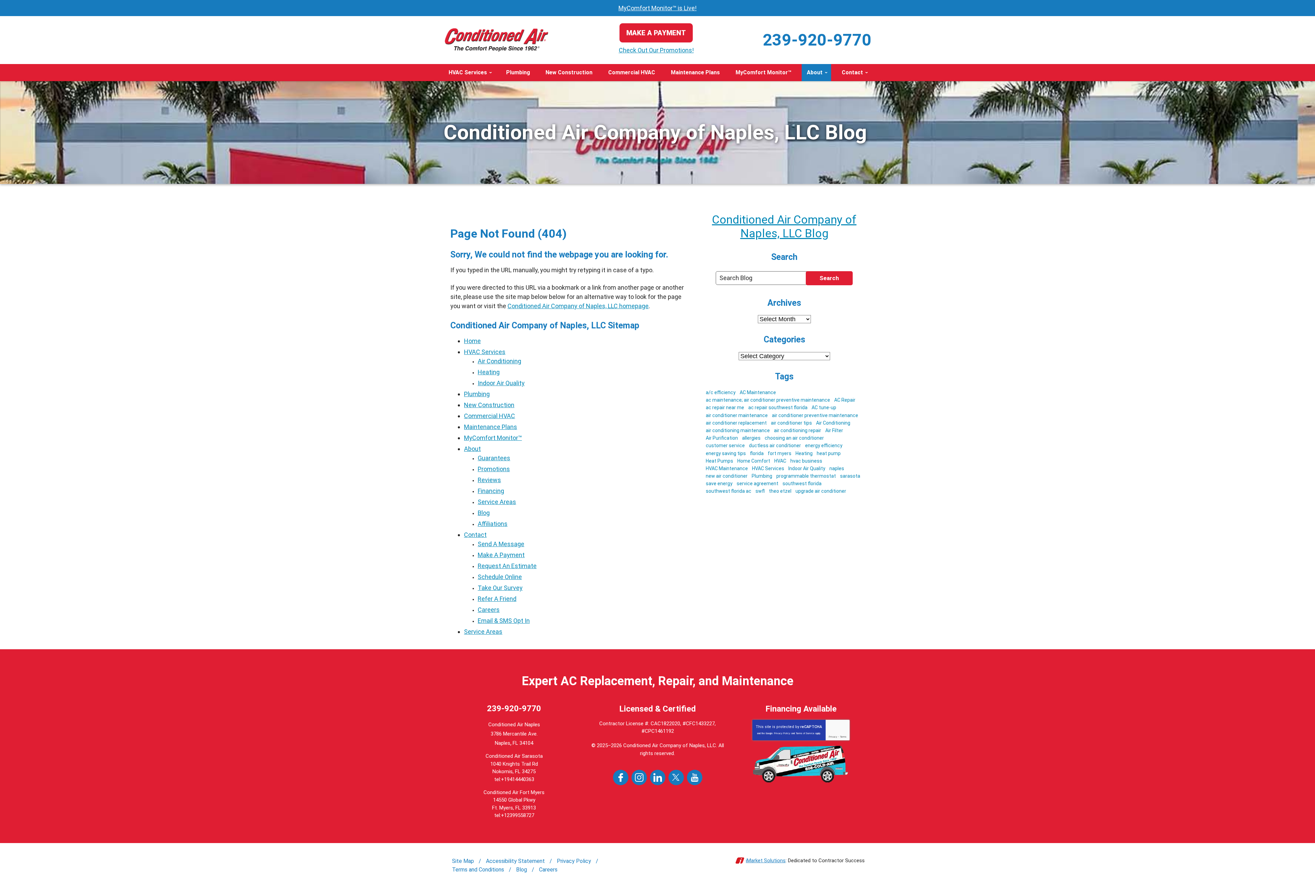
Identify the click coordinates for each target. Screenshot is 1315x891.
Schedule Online (500, 576)
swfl (760, 491)
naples (836, 468)
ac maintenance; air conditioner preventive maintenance (768, 400)
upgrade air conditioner (821, 491)
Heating (489, 372)
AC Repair (844, 400)
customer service (725, 445)
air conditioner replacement (736, 423)
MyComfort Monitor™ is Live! (657, 8)
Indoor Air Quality (501, 383)
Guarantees (494, 458)
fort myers (779, 453)
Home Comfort (753, 461)
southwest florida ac (728, 491)
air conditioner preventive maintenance (815, 415)
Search (829, 278)
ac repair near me (725, 407)
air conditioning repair (797, 430)
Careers (489, 609)
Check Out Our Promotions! (656, 50)
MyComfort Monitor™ (493, 437)
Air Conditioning (499, 361)
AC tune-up (824, 407)
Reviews (489, 480)
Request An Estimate (507, 565)
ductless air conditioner (775, 445)
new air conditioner (727, 476)
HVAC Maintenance (727, 468)
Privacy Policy (782, 733)
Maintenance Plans (490, 426)
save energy (719, 483)
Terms (843, 737)
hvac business (806, 461)
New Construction (489, 405)
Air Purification (722, 438)
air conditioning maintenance (738, 430)
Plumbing (477, 394)
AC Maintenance (758, 392)
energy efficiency (823, 445)
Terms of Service (805, 733)
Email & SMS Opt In (504, 620)
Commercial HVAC (489, 415)
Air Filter (834, 430)
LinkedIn (657, 777)
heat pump (829, 453)
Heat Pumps (719, 461)
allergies (751, 438)
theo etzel (780, 491)
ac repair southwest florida (777, 407)
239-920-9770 (817, 40)
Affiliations (493, 523)
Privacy (833, 737)
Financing (491, 490)
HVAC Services (484, 351)
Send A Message (501, 544)
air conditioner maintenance (737, 415)
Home (472, 340)
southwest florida (802, 483)
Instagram (639, 777)
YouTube (694, 777)
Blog (484, 512)
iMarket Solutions (766, 860)
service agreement (757, 483)
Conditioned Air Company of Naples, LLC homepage (578, 306)
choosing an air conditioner (794, 438)
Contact (475, 534)
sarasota (850, 476)
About (472, 448)
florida (757, 453)
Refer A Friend (497, 598)
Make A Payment (501, 555)
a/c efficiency (721, 392)
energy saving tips (726, 453)
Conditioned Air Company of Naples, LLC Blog (784, 226)
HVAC (780, 461)
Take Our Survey (500, 587)
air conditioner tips (791, 423)
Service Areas (497, 501)
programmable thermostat (806, 476)
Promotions (494, 469)
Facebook (620, 777)
